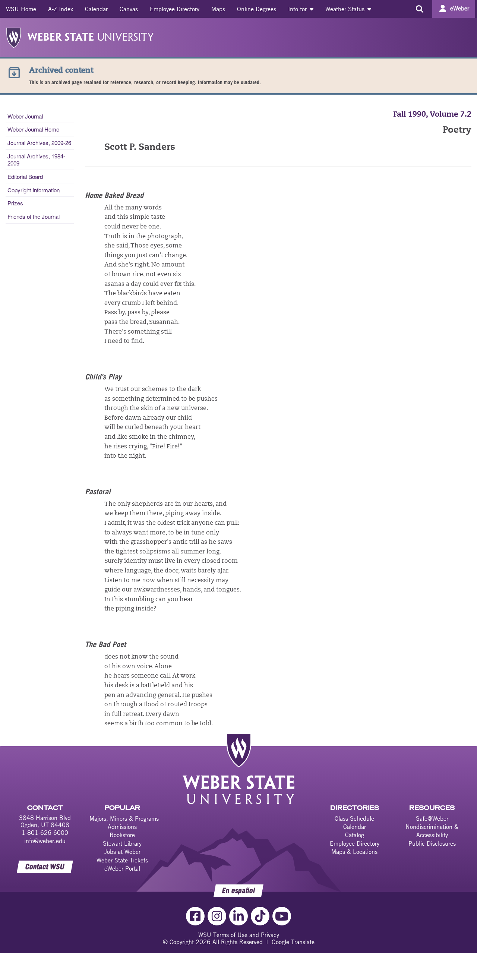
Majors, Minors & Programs (124, 818)
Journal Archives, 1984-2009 (36, 159)
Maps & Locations (354, 851)
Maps (218, 9)
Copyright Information (33, 190)
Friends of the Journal (33, 216)
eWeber (459, 8)
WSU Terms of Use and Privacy (238, 934)
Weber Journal (25, 116)
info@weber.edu (45, 841)
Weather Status (345, 9)
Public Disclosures (432, 843)
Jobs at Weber (122, 851)
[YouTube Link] (281, 916)
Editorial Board (25, 176)
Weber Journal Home (33, 129)
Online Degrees (256, 9)
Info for (298, 9)
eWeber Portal (122, 868)
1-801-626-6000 (45, 832)
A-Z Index (60, 9)
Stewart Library (122, 843)
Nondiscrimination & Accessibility (431, 831)
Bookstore (122, 835)
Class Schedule (354, 818)
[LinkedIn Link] (238, 916)
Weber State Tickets (122, 860)
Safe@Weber (432, 818)
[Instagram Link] (217, 916)
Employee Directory (174, 9)
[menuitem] (21, 9)
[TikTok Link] (260, 916)
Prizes (15, 203)
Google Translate (293, 942)
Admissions (122, 826)
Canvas (129, 9)
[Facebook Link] (195, 916)
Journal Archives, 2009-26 (39, 142)
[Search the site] (419, 9)
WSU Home (21, 9)
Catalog (354, 835)
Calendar (96, 9)
